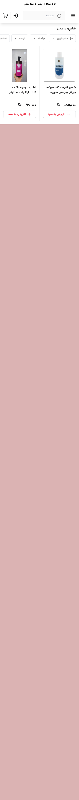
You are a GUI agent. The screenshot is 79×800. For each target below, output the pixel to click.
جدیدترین (62, 38)
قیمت (22, 38)
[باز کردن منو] (72, 15)
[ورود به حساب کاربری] (16, 15)
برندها (41, 38)
